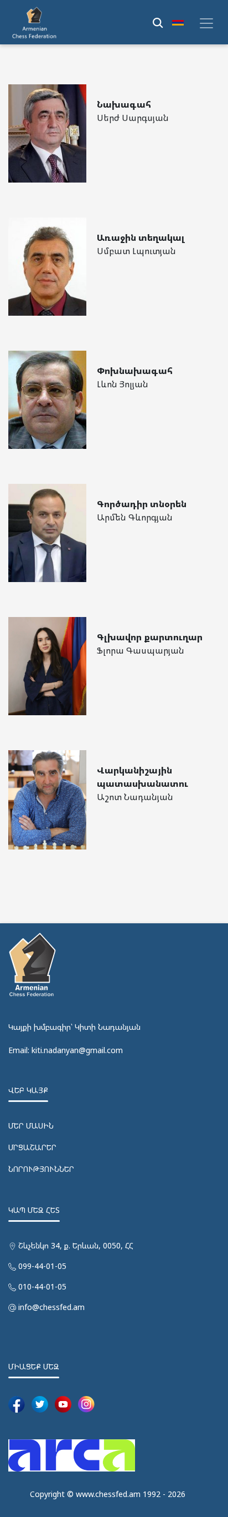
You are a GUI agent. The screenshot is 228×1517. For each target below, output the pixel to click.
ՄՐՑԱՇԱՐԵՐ (32, 1147)
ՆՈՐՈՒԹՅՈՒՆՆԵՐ (41, 1169)
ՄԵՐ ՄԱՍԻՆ (31, 1125)
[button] (178, 22)
